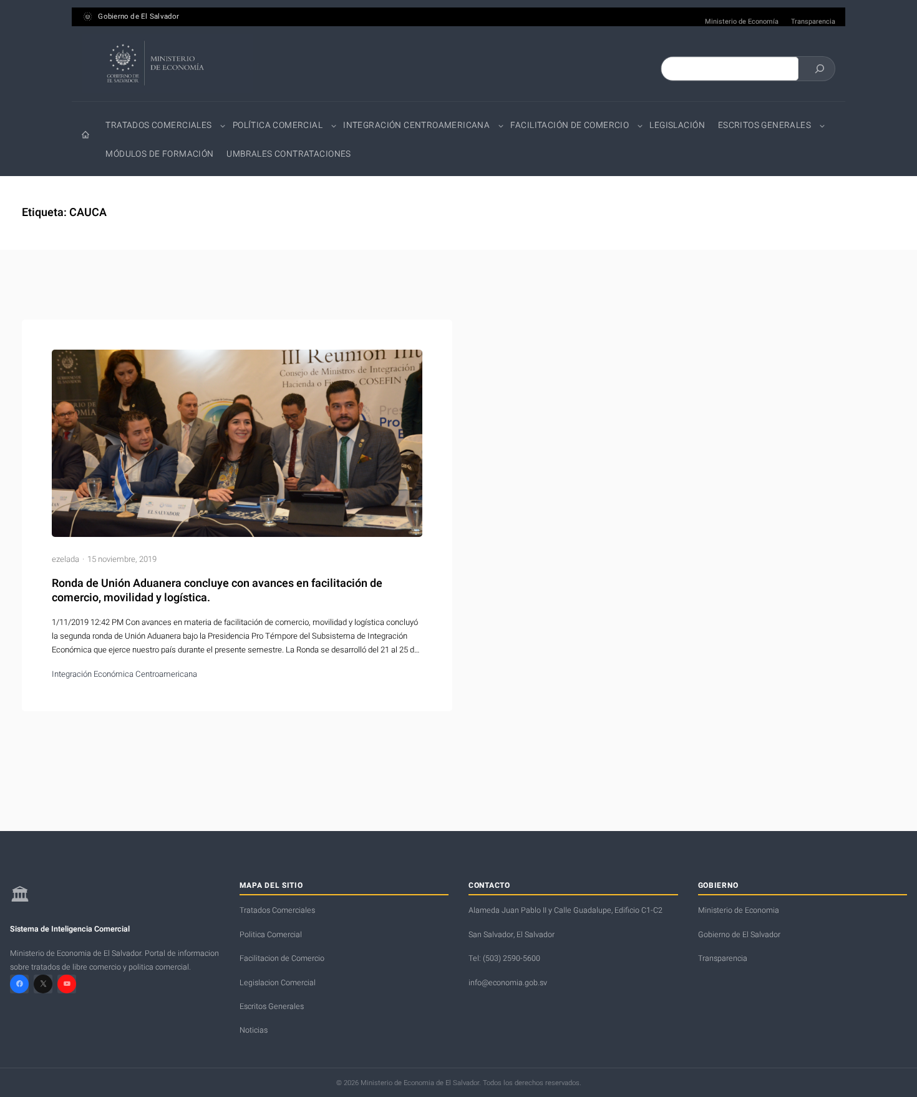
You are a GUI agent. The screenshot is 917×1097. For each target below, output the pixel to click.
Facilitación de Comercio (569, 125)
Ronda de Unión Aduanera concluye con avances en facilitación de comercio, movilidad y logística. (217, 591)
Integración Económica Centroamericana (124, 674)
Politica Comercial (271, 934)
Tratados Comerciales (158, 125)
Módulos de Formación (159, 154)
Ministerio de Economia (738, 910)
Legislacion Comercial (278, 982)
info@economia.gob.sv (507, 982)
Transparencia (813, 22)
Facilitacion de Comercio (282, 958)
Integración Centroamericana (416, 125)
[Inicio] (85, 135)
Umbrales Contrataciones (288, 154)
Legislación (677, 125)
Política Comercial (278, 125)
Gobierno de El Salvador (138, 17)
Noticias (254, 1030)
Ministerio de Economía (742, 22)
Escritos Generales (764, 125)
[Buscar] (820, 69)
